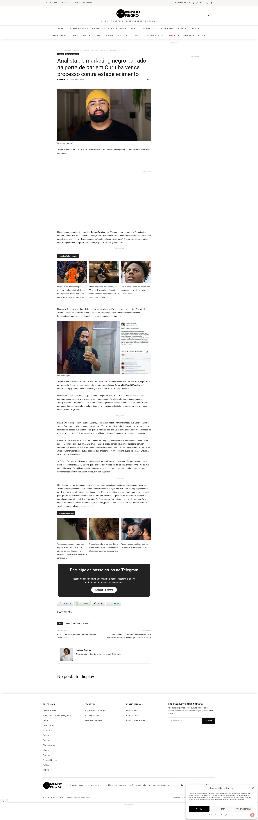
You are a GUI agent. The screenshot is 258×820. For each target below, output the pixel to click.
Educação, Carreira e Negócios (109, 29)
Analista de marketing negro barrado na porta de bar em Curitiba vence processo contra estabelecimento (101, 67)
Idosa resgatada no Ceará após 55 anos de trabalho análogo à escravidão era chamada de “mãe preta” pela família (104, 292)
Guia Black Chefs (153, 35)
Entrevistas (167, 29)
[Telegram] (211, 3)
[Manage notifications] (252, 815)
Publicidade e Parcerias (82, 3)
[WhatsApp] (207, 3)
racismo (85, 623)
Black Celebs (59, 35)
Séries (134, 29)
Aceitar (199, 809)
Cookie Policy (213, 815)
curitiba (67, 623)
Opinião (87, 35)
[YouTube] (200, 3)
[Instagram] (193, 3)
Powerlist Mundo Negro (95, 710)
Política (122, 35)
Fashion (195, 29)
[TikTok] (197, 3)
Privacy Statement (227, 815)
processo (76, 623)
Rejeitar (221, 809)
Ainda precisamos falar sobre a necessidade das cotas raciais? (135, 546)
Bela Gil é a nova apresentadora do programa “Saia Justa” (77, 636)
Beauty (182, 29)
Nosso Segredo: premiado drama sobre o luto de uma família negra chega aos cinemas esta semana (103, 547)
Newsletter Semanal (182, 3)
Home (61, 29)
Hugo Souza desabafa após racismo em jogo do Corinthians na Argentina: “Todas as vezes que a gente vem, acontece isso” (71, 292)
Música (75, 35)
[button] (252, 788)
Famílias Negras (105, 35)
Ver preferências (243, 809)
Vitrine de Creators (195, 35)
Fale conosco (65, 3)
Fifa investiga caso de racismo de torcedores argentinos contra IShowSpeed (135, 290)
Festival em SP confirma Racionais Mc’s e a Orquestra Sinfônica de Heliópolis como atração (129, 636)
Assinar (208, 721)
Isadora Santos (62, 79)
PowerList (173, 35)
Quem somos (51, 3)
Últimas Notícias (78, 29)
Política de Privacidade (181, 798)
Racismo (67, 50)
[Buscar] (209, 15)
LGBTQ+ (136, 35)
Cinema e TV (149, 29)
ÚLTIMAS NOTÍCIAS (72, 54)
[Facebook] (204, 3)
